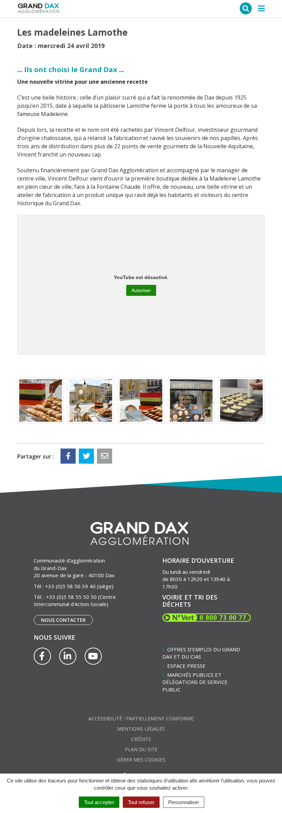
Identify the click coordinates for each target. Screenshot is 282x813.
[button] (40, 400)
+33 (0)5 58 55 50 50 (71, 596)
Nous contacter (63, 620)
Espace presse (186, 665)
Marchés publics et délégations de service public (195, 682)
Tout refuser (141, 802)
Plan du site (141, 749)
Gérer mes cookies (141, 759)
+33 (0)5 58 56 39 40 (70, 586)
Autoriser (141, 290)
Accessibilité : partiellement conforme (141, 718)
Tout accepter (99, 802)
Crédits (141, 739)
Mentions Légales (141, 728)
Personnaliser (183, 802)
